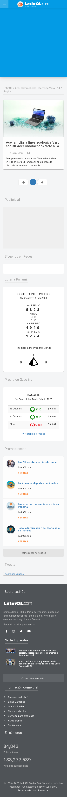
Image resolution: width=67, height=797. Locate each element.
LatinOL (8, 88)
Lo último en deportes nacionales (38, 483)
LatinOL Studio (16, 706)
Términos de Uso (27, 790)
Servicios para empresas (21, 715)
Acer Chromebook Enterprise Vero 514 (37, 88)
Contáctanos (14, 725)
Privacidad (43, 790)
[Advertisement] (33, 42)
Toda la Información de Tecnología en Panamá (39, 529)
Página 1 (8, 91)
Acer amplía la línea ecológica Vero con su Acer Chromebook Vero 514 (33, 144)
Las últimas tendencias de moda (37, 462)
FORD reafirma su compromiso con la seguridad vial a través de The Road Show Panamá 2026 (39, 663)
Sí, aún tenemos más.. (33, 678)
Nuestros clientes (17, 711)
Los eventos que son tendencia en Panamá (38, 506)
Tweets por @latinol (13, 573)
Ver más (23, 472)
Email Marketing (16, 701)
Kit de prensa (15, 720)
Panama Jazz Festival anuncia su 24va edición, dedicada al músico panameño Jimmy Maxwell (38, 653)
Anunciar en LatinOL (19, 697)
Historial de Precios (34, 433)
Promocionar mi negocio (34, 552)
